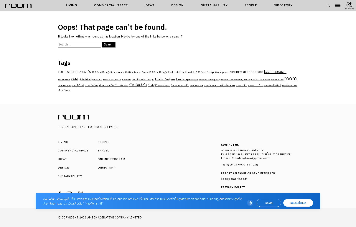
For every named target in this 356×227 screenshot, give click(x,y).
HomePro (126, 79)
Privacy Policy (233, 187)
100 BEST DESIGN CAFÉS (74, 72)
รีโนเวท (166, 85)
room (290, 78)
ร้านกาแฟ (175, 85)
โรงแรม (67, 90)
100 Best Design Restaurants (108, 72)
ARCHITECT (236, 72)
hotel (135, 80)
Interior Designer (165, 79)
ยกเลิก (268, 203)
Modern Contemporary (209, 79)
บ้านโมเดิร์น (138, 85)
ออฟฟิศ (268, 85)
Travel (103, 150)
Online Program (111, 159)
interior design (146, 80)
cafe (74, 79)
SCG (74, 85)
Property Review (275, 79)
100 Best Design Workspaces (212, 72)
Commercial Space (111, 5)
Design (177, 5)
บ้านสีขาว (124, 85)
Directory (283, 5)
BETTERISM (64, 80)
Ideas (149, 5)
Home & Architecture (112, 79)
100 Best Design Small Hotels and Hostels (172, 72)
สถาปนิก (184, 86)
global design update (90, 80)
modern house (258, 80)
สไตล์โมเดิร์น (210, 85)
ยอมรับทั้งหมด (298, 203)
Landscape (183, 79)
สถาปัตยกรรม (196, 85)
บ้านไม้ (151, 86)
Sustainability (214, 5)
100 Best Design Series (136, 72)
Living (71, 5)
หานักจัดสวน (226, 85)
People (251, 5)
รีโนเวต (159, 86)
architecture (253, 72)
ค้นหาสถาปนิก (106, 86)
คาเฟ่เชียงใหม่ (91, 85)
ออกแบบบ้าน (255, 85)
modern (194, 79)
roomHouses (64, 85)
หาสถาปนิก (241, 86)
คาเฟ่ (80, 85)
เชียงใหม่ (276, 86)
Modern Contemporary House (235, 79)
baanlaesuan (275, 72)
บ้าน (117, 85)
